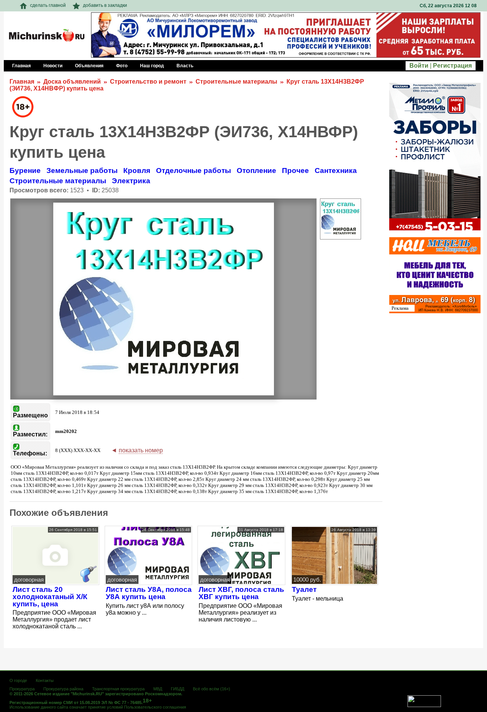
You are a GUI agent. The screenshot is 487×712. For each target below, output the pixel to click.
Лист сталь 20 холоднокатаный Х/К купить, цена (50, 596)
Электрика (131, 181)
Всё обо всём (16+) (211, 689)
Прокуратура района (63, 689)
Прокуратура (22, 689)
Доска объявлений (72, 81)
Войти (418, 65)
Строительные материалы (236, 81)
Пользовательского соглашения (155, 707)
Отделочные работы (193, 170)
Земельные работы (82, 170)
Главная (22, 81)
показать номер (141, 450)
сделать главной (48, 5)
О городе (18, 680)
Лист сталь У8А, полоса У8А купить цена (149, 593)
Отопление (256, 170)
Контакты (45, 680)
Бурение (25, 170)
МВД (157, 689)
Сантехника (336, 170)
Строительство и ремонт (148, 81)
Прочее (295, 170)
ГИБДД (177, 689)
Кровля (136, 170)
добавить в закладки (105, 5)
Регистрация (452, 65)
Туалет (304, 589)
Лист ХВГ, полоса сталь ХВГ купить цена (241, 593)
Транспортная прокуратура (118, 689)
